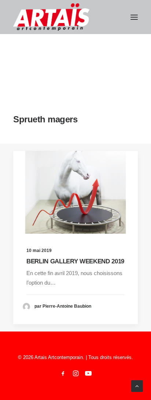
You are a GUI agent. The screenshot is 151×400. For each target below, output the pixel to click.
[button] (134, 17)
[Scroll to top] (137, 385)
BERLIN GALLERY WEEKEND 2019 (75, 261)
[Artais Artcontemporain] (51, 17)
